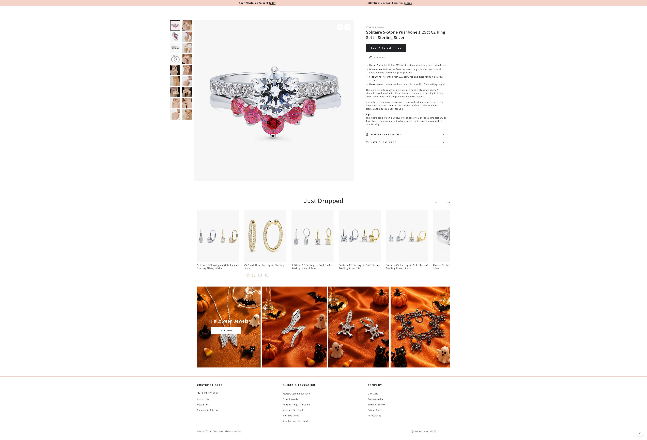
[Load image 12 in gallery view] (187, 81)
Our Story (373, 393)
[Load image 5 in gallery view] (175, 48)
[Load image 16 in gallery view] (187, 103)
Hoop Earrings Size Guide (296, 404)
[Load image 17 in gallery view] (175, 114)
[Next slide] (347, 27)
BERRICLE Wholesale (214, 431)
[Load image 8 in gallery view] (187, 59)
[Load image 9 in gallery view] (175, 70)
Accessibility (374, 415)
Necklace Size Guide (293, 409)
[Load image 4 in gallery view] (187, 37)
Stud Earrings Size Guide (296, 420)
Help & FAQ (203, 404)
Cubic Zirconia (290, 399)
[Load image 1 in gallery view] (175, 25)
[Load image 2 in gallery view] (187, 25)
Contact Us (203, 399)
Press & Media (375, 399)
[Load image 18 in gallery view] (187, 114)
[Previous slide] (339, 27)
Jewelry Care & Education (296, 393)
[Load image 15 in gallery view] (175, 103)
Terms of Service (377, 404)
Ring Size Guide (291, 415)
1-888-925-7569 (210, 392)
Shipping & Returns (207, 409)
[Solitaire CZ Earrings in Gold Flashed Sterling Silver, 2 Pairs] (218, 236)
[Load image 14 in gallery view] (187, 92)
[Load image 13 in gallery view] (175, 92)
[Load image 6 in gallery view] (187, 48)
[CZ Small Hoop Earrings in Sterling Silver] (265, 236)
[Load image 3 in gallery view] (175, 37)
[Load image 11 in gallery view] (175, 81)
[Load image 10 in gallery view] (187, 70)
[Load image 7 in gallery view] (175, 59)
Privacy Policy (375, 409)
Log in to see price (386, 47)
